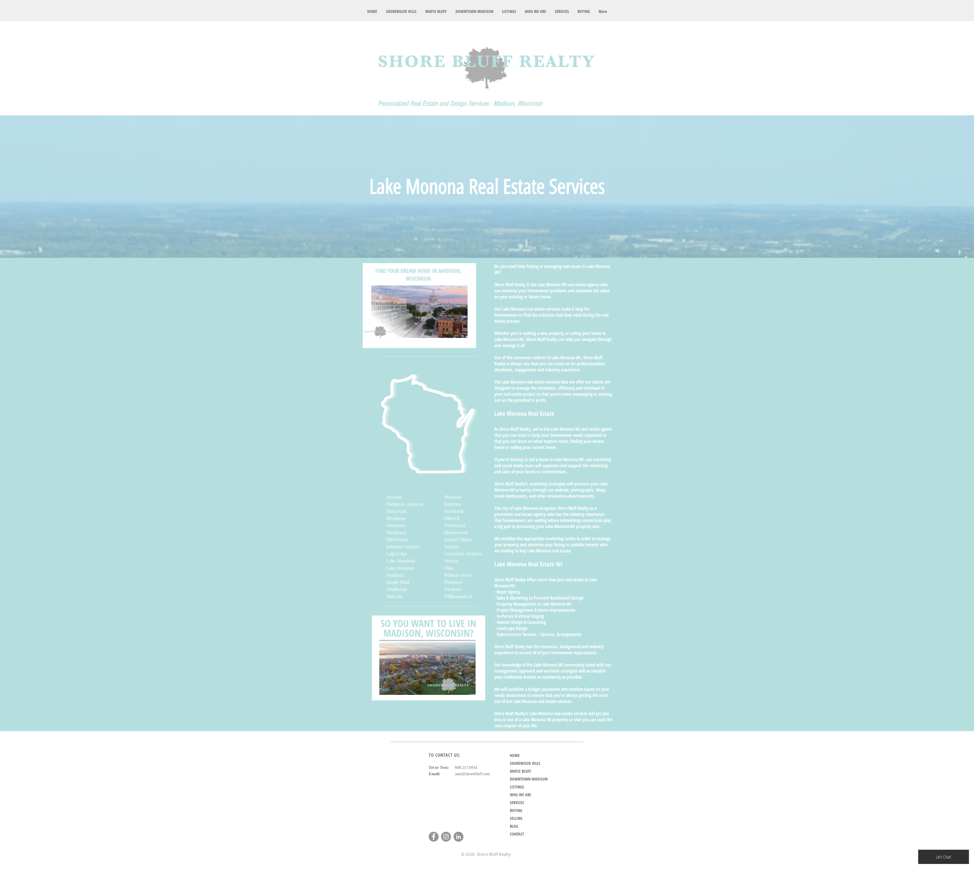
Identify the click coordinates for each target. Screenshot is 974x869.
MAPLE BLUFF (520, 771)
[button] (509, 11)
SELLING (516, 818)
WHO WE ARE (520, 795)
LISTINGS (517, 787)
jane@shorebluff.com (472, 774)
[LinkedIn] (458, 837)
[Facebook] (434, 837)
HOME (515, 755)
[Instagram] (446, 837)
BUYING (516, 810)
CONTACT (517, 834)
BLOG (514, 826)
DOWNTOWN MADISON (529, 779)
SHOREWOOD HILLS (525, 763)
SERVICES (517, 802)
